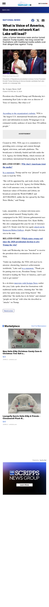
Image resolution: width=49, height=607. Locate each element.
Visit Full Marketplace (38, 326)
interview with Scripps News (26, 283)
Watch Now (42, 3)
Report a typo (8, 311)
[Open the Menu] (4, 3)
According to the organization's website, (19, 113)
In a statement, (9, 172)
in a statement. (28, 268)
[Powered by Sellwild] (43, 460)
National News (11, 20)
